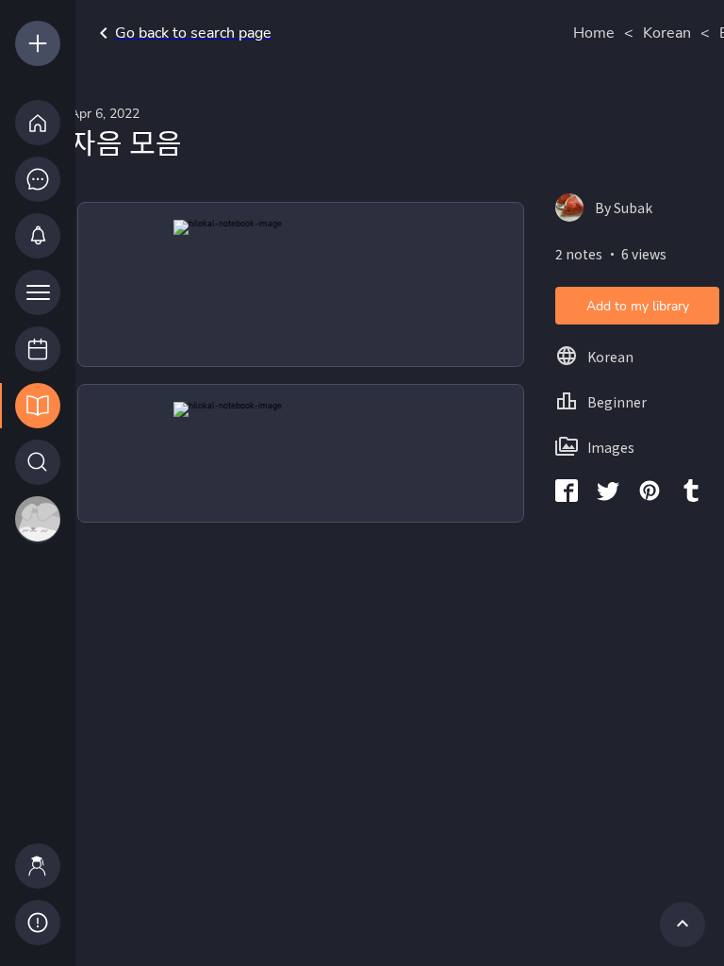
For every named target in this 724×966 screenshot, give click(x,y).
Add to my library (637, 306)
